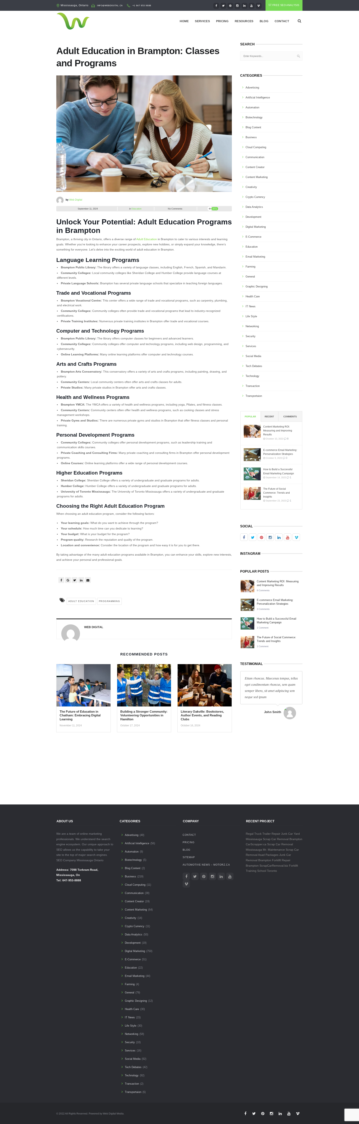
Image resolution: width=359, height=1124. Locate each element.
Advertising (252, 87)
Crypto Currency (255, 197)
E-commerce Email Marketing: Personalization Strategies (280, 452)
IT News (251, 306)
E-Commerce (253, 236)
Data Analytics (254, 206)
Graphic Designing (257, 286)
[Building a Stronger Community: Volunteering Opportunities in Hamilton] (144, 686)
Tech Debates (254, 366)
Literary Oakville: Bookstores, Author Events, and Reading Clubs (202, 715)
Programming (109, 601)
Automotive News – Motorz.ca (206, 864)
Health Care (253, 296)
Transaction (253, 386)
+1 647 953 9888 (142, 5)
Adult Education (146, 239)
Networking (252, 326)
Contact (282, 21)
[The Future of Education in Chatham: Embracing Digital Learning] (84, 686)
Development (253, 216)
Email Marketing (255, 256)
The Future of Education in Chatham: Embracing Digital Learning (80, 715)
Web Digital (75, 199)
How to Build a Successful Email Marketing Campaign (278, 471)
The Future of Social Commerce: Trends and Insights (276, 492)
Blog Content (253, 127)
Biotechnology (254, 117)
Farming (250, 266)
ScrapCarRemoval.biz (273, 865)
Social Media (253, 356)
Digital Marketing (256, 226)
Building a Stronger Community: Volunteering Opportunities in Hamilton (143, 715)
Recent (269, 416)
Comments (290, 416)
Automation (252, 107)
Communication (255, 157)
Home (184, 21)
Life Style (251, 316)
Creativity (251, 187)
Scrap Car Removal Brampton (282, 839)
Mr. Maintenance (274, 849)
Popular (250, 416)
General (250, 276)
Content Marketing (257, 177)
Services (202, 21)
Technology (252, 376)
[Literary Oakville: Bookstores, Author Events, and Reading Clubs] (205, 686)
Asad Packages (268, 854)
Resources (244, 21)
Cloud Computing (256, 147)
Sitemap (189, 857)
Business (251, 137)
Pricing (222, 21)
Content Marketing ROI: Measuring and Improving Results (277, 430)
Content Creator (255, 167)
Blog (264, 21)
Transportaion (254, 395)
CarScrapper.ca (256, 844)
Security (251, 336)
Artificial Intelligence (258, 97)
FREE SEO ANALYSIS (285, 5)
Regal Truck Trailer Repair (263, 833)
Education (136, 208)
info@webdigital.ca (110, 5)
